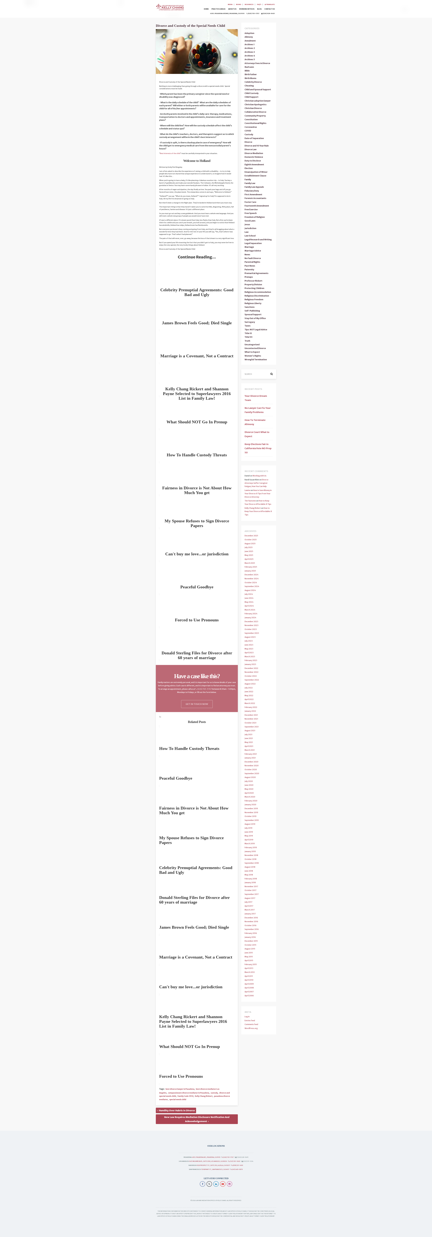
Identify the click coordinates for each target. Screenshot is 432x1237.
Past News (250, 266)
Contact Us (269, 9)
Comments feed (251, 1024)
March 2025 (250, 563)
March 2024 (250, 610)
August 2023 (250, 637)
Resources (249, 4)
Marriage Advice (253, 250)
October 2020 (251, 769)
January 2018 (250, 882)
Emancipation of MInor (256, 172)
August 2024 (250, 590)
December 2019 (251, 808)
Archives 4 (250, 55)
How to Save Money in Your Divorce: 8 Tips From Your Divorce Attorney (258, 493)
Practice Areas (218, 9)
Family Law (250, 183)
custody (214, 1093)
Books (238, 4)
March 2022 (250, 703)
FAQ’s (259, 4)
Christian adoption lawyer (258, 100)
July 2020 (249, 781)
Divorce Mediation (254, 153)
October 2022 (251, 676)
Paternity (249, 269)
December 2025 (251, 536)
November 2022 (251, 672)
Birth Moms (250, 78)
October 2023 (251, 629)
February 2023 (251, 660)
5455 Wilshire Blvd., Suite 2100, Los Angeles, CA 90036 (208, 1161)
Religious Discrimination (257, 295)
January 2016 (250, 937)
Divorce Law (250, 149)
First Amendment (253, 194)
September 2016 (252, 929)
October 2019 (250, 816)
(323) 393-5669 (235, 1161)
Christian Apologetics (256, 104)
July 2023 (249, 641)
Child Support (251, 97)
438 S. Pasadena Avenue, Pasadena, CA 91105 (227, 13)
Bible (247, 70)
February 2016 (251, 933)
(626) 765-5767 (253, 13)
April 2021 (249, 746)
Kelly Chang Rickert (204, 1096)
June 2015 (249, 953)
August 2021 (250, 730)
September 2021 (252, 727)
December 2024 (251, 574)
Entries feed (250, 1020)
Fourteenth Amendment (257, 205)
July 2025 (249, 547)
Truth (247, 341)
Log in (247, 1016)
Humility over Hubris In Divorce (176, 1110)
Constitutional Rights (255, 123)
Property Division (253, 284)
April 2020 (249, 793)
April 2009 (249, 984)
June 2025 (249, 551)
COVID (248, 130)
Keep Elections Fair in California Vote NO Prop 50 (258, 448)
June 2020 (249, 785)
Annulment (250, 40)
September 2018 (252, 863)
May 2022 (249, 695)
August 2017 (250, 898)
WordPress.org (251, 1028)
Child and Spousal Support (258, 89)
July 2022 (249, 688)
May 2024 (249, 602)
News (247, 254)
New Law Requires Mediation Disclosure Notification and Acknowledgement (197, 1119)
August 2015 (250, 949)
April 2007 (249, 992)
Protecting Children (254, 288)
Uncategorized (252, 344)
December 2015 (251, 941)
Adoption (249, 33)
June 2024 (249, 598)
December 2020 (251, 762)
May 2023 (249, 649)
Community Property (255, 115)
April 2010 (249, 980)
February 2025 (251, 567)
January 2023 (250, 664)
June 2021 (249, 738)
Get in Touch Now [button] (197, 704)
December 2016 (251, 918)
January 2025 (250, 571)
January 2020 (250, 804)
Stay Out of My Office (255, 318)
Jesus (247, 224)
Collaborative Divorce (255, 112)
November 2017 (251, 886)
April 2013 (249, 968)
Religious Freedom (254, 299)
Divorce (248, 142)
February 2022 (251, 707)
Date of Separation (254, 138)
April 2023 (249, 652)
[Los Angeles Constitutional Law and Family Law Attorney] (170, 7)
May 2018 (249, 875)
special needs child (177, 1099)
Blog (259, 9)
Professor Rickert (253, 280)
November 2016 (251, 921)
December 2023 (251, 621)
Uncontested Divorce (255, 348)
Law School (250, 235)
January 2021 (250, 758)
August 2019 (250, 824)
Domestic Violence (254, 157)
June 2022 (249, 691)
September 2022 (252, 680)
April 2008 (249, 988)
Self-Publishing (252, 310)
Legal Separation (253, 243)
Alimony (249, 37)
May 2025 (249, 555)
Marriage (249, 247)
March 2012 (250, 972)
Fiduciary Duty (252, 190)
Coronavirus (251, 127)
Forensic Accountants (255, 198)
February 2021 (251, 754)
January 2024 (250, 617)
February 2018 (251, 879)
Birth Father (251, 74)
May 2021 (249, 742)
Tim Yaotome (250, 501)
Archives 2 (250, 48)
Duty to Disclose (253, 160)
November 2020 (252, 765)
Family (248, 179)
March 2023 (250, 656)
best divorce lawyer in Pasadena (180, 1089)
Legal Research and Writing (258, 239)
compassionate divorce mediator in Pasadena (188, 1093)
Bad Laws (249, 67)
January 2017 (250, 914)
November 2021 (251, 719)
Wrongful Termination (256, 359)
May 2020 (249, 789)
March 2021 (250, 750)
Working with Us (246, 9)
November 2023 (251, 625)
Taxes (248, 325)
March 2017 (250, 910)
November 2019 (251, 812)
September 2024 (252, 586)
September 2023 (252, 633)
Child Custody (252, 93)
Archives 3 (250, 52)
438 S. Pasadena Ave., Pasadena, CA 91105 (206, 1157)
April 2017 (249, 906)
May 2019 (249, 836)
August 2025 (250, 543)
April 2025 (249, 559)
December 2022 (251, 668)
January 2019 (250, 851)
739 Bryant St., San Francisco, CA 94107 (215, 1169)
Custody (249, 134)
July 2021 (248, 734)
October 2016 (250, 925)
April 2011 (249, 976)
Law (247, 232)
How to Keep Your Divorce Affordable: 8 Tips (258, 511)
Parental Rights (252, 262)
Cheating (249, 85)
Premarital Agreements (256, 273)
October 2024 (251, 582)
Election (249, 168)
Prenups (249, 277)
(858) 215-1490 (238, 1165)
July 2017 (248, 902)
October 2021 (250, 723)
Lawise (247, 490)
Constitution (251, 119)
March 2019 (250, 843)
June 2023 (249, 645)
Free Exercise (251, 209)
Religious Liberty (253, 303)
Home (206, 9)
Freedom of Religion (255, 217)
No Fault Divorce (253, 258)
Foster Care (250, 202)
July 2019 (248, 828)
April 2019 (249, 840)
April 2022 (249, 699)
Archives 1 (249, 44)
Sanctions (250, 307)
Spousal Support (253, 314)
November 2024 (252, 578)
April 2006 (249, 995)
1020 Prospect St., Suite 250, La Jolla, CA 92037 (213, 1165)
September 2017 (252, 894)
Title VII (248, 337)
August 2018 (250, 867)
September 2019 (252, 820)
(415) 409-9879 (237, 1169)
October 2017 (250, 890)
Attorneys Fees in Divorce (257, 63)
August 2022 (250, 684)
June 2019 (249, 832)
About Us (232, 9)
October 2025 (251, 539)
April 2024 (249, 606)
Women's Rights (253, 356)
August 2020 (250, 777)
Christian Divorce (253, 108)
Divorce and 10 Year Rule (257, 145)
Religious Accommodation (258, 292)
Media (230, 4)
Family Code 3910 (185, 1096)
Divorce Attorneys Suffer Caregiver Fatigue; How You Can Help (256, 483)
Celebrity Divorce (253, 82)
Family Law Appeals (254, 187)
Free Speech (251, 213)
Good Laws (250, 220)
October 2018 (250, 859)
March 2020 (250, 797)
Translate (270, 4)
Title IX (248, 333)
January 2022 (250, 711)
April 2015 (249, 960)
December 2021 (251, 715)
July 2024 (249, 594)
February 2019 (251, 847)
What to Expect (252, 352)
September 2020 (252, 773)
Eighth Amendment (254, 164)
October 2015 (250, 945)
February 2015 (251, 964)
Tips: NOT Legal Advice (256, 329)
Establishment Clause (255, 175)
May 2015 (249, 956)
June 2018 (249, 871)
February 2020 (251, 801)
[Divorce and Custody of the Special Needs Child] (197, 51)
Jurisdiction (250, 228)
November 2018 (251, 855)
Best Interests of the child (170, 153)
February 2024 (251, 613)
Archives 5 (250, 59)
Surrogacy (250, 322)
